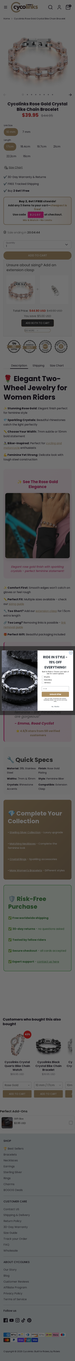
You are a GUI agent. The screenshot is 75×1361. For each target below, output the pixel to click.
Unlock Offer (55, 694)
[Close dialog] (70, 652)
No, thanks (55, 707)
